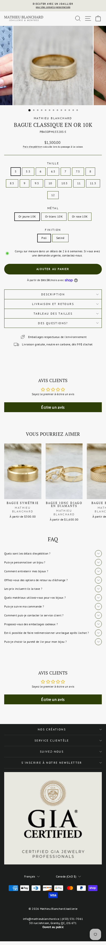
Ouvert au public (53, 927)
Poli (44, 238)
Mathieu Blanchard (53, 118)
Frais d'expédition (32, 146)
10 (50, 183)
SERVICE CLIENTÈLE (52, 740)
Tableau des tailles (53, 313)
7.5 (78, 171)
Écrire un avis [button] (53, 407)
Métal (53, 208)
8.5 (12, 183)
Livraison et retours (53, 304)
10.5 (64, 183)
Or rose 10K (80, 216)
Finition (53, 230)
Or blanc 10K (54, 216)
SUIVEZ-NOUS (52, 751)
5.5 (28, 171)
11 (79, 183)
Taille (53, 163)
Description (53, 294)
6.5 (53, 171)
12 (53, 195)
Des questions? (53, 323)
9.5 (37, 183)
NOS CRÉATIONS (52, 729)
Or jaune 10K (27, 216)
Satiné (60, 238)
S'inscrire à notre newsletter (51, 762)
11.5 (93, 183)
